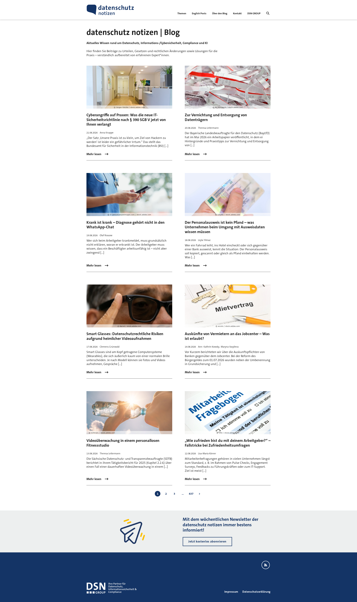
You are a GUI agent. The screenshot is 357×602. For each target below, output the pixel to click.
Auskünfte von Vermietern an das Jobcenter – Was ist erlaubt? (227, 336)
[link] (199, 13)
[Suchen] (267, 13)
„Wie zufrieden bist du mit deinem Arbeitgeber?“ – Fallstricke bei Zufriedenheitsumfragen (228, 443)
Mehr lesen (94, 154)
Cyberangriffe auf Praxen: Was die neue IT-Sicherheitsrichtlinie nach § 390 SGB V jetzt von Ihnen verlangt (126, 119)
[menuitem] (253, 13)
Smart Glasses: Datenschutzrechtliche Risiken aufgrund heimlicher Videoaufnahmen (124, 336)
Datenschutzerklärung (256, 591)
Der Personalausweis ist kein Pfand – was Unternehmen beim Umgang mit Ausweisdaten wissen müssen (225, 227)
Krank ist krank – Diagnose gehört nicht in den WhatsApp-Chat (125, 225)
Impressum (231, 591)
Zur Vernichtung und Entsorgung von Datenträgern (216, 117)
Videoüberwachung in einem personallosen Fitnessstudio (122, 443)
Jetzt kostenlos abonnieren (207, 541)
